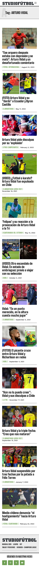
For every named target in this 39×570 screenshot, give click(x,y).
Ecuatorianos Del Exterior (13, 233)
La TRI (5, 400)
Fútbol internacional (11, 67)
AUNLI (5, 278)
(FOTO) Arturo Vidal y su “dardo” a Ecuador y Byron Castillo (17, 101)
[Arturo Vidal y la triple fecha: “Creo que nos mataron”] (19, 416)
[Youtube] (22, 562)
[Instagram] (10, 562)
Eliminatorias (8, 109)
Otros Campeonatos (10, 147)
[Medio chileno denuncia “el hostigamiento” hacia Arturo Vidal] (19, 498)
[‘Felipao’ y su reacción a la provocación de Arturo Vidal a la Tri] (19, 207)
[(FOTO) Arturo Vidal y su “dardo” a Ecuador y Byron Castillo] (19, 83)
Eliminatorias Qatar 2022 (12, 189)
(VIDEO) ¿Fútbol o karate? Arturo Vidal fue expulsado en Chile (18, 181)
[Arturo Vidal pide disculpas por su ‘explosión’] (19, 125)
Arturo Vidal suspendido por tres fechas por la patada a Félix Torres (18, 474)
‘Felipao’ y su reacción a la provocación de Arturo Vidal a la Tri (18, 225)
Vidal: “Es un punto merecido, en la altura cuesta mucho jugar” (15, 312)
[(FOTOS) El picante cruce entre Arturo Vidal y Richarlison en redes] (19, 336)
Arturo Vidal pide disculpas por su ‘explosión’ (18, 141)
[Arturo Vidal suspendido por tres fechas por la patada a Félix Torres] (19, 456)
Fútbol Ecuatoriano (10, 524)
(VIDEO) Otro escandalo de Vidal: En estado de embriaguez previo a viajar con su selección (17, 268)
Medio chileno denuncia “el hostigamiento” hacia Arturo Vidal (19, 516)
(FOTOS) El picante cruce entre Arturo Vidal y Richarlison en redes (16, 354)
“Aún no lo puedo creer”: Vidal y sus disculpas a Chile (18, 393)
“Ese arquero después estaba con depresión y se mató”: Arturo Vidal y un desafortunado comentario (18, 57)
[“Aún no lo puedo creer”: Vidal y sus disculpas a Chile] (19, 377)
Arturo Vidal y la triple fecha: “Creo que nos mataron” (19, 432)
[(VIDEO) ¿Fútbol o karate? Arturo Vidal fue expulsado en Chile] (19, 163)
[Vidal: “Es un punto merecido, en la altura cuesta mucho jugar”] (19, 294)
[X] (16, 562)
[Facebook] (4, 562)
